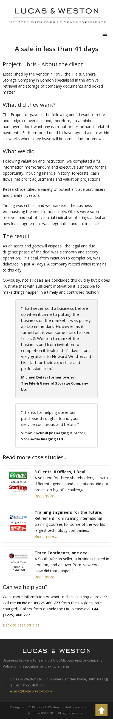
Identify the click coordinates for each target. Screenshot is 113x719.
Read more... (46, 495)
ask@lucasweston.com (33, 691)
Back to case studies (21, 625)
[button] (105, 34)
